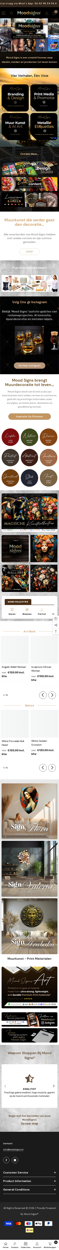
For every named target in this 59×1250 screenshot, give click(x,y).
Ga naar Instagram (29, 365)
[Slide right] (52, 695)
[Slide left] (43, 695)
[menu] (3, 13)
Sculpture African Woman (41, 668)
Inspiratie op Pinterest (29, 416)
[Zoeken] (12, 13)
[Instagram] (15, 1160)
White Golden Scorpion (39, 742)
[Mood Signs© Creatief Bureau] (15, 98)
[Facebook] (6, 1160)
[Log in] (46, 13)
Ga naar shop (29, 1123)
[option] (29, 512)
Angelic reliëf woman (14, 667)
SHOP (29, 251)
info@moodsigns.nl (13, 1149)
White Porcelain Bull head (13, 743)
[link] (29, 1086)
